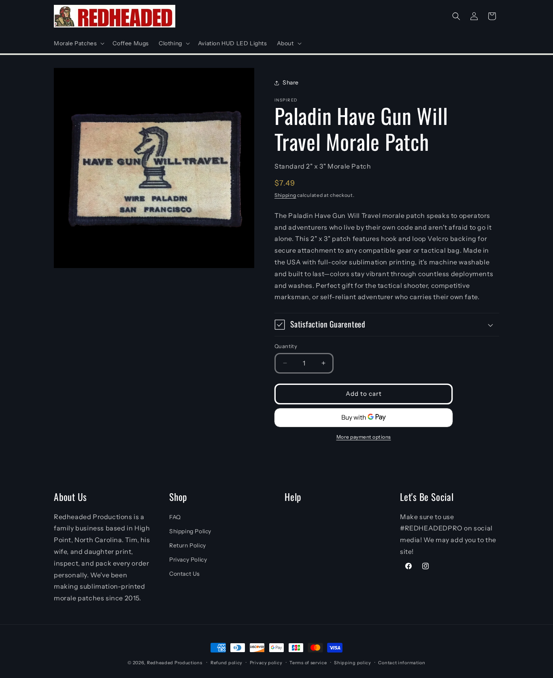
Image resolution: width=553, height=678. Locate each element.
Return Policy (187, 545)
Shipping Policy (190, 531)
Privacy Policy (188, 559)
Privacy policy (266, 662)
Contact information (401, 662)
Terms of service (308, 662)
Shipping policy (352, 662)
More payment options (363, 437)
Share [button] (291, 82)
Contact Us (184, 573)
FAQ (175, 517)
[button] (78, 43)
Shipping (285, 195)
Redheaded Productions (174, 662)
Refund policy (226, 662)
